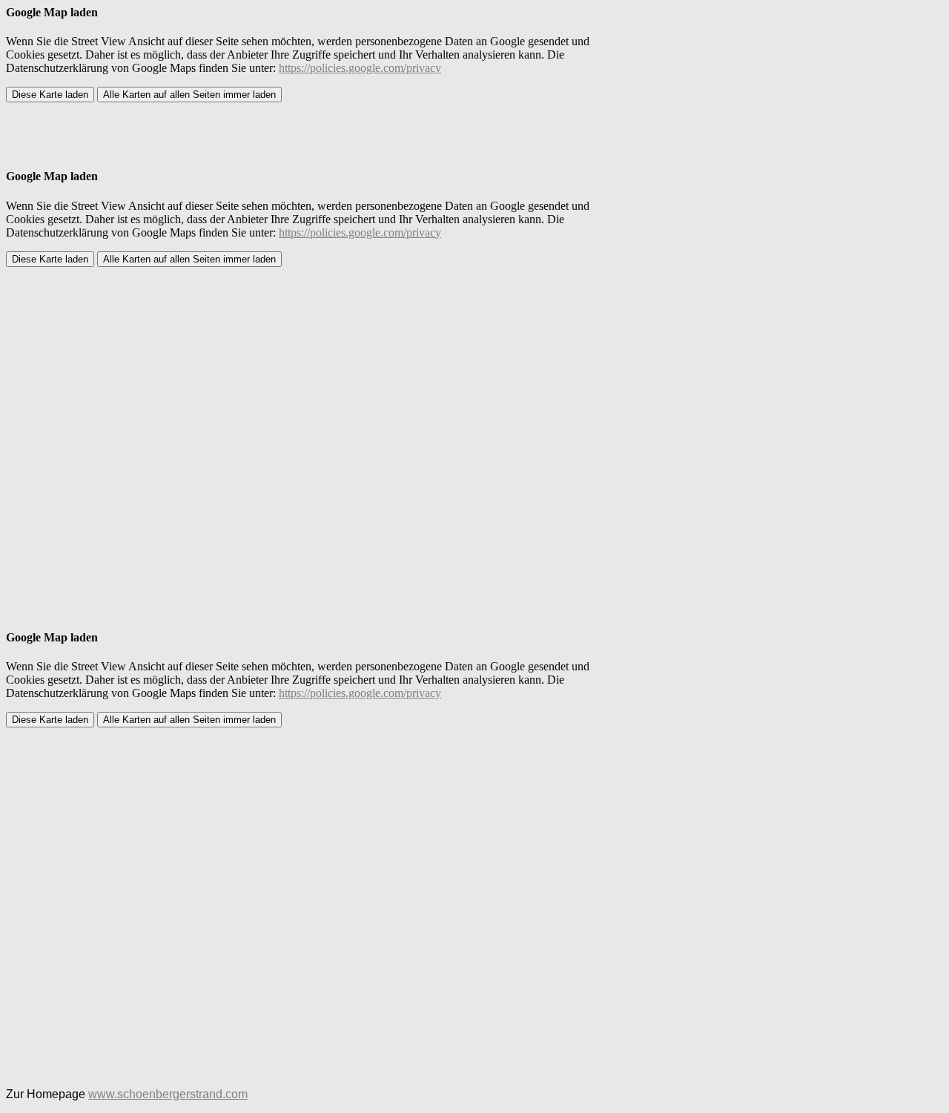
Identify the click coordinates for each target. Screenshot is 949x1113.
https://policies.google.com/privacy (360, 68)
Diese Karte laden (50, 94)
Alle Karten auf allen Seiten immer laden (189, 94)
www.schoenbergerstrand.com (168, 1094)
